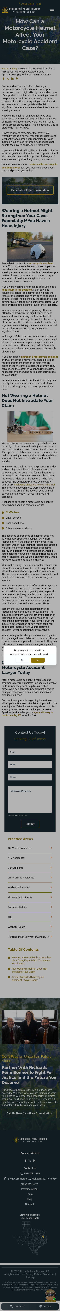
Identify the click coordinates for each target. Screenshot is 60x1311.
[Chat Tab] (30, 655)
